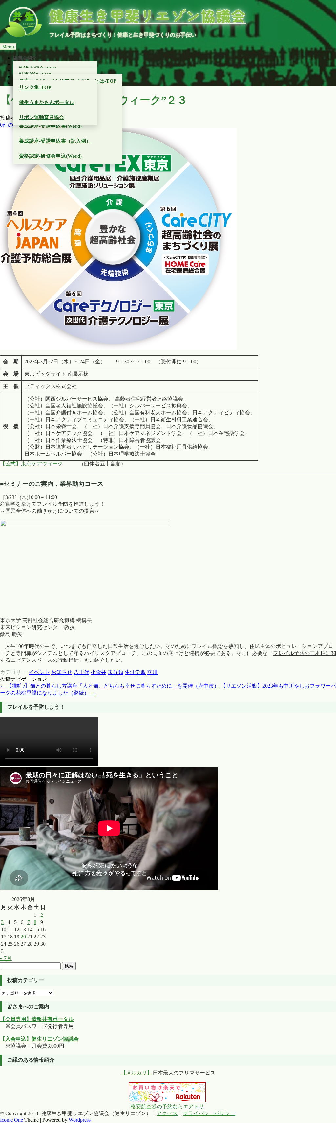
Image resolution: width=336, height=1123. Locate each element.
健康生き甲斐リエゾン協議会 (147, 15)
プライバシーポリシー (209, 1113)
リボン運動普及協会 (41, 117)
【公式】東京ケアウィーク (31, 463)
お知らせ (61, 672)
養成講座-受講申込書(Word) (50, 125)
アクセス (167, 1113)
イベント (39, 672)
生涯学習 (135, 672)
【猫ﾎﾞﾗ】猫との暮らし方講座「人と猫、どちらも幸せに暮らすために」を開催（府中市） (109, 686)
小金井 (98, 672)
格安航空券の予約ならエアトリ (167, 1106)
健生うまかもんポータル (46, 102)
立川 (152, 672)
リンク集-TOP (35, 87)
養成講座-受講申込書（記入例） (55, 141)
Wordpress (80, 1120)
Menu (8, 46)
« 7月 (6, 958)
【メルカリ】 (136, 1072)
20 (23, 936)
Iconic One (11, 1120)
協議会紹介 (24, 58)
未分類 (115, 672)
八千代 (81, 672)
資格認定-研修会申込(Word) (50, 156)
